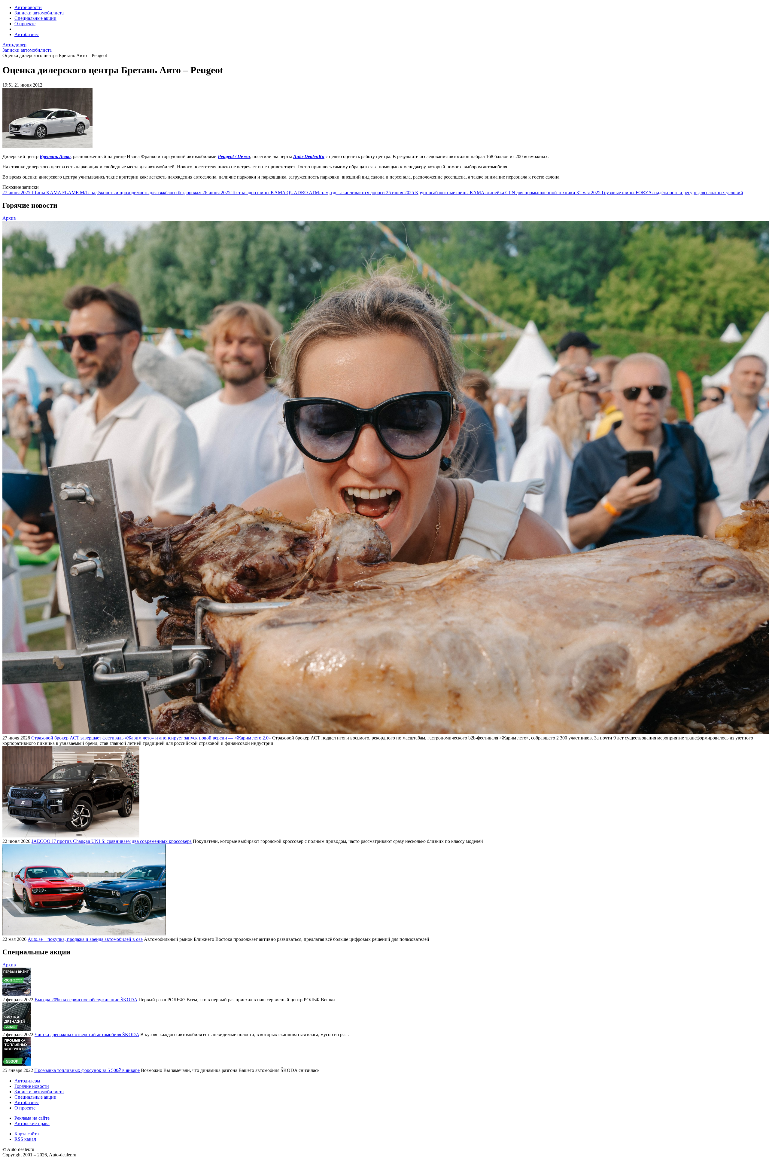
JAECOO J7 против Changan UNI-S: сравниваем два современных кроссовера (112, 841)
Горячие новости (31, 1086)
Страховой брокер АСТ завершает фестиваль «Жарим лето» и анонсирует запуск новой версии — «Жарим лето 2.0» (151, 737)
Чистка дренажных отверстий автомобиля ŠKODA (87, 1034)
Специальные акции (35, 18)
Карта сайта (26, 1133)
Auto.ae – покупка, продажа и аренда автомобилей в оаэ (85, 939)
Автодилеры (27, 1080)
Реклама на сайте (32, 1118)
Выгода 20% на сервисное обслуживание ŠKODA (86, 999)
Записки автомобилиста (39, 12)
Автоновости (28, 7)
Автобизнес (26, 34)
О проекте (24, 23)
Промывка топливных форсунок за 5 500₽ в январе (87, 1070)
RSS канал (25, 1139)
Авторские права (32, 1123)
